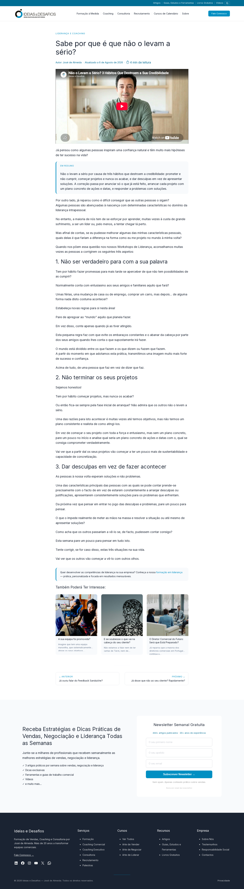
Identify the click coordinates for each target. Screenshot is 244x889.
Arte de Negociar (131, 849)
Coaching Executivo (93, 849)
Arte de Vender (130, 844)
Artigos (157, 3)
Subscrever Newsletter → (179, 774)
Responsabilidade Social (215, 849)
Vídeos (219, 3)
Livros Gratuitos (205, 3)
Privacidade (224, 880)
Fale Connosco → (24, 855)
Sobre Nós (208, 839)
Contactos (207, 854)
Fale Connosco (219, 13)
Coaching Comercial (93, 844)
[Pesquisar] (227, 3)
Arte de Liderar (130, 854)
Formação (88, 839)
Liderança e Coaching (70, 33)
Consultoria (88, 854)
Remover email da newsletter (179, 788)
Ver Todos (128, 839)
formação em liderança (169, 572)
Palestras (87, 865)
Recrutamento (90, 860)
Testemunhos (209, 844)
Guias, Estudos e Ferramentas (179, 3)
